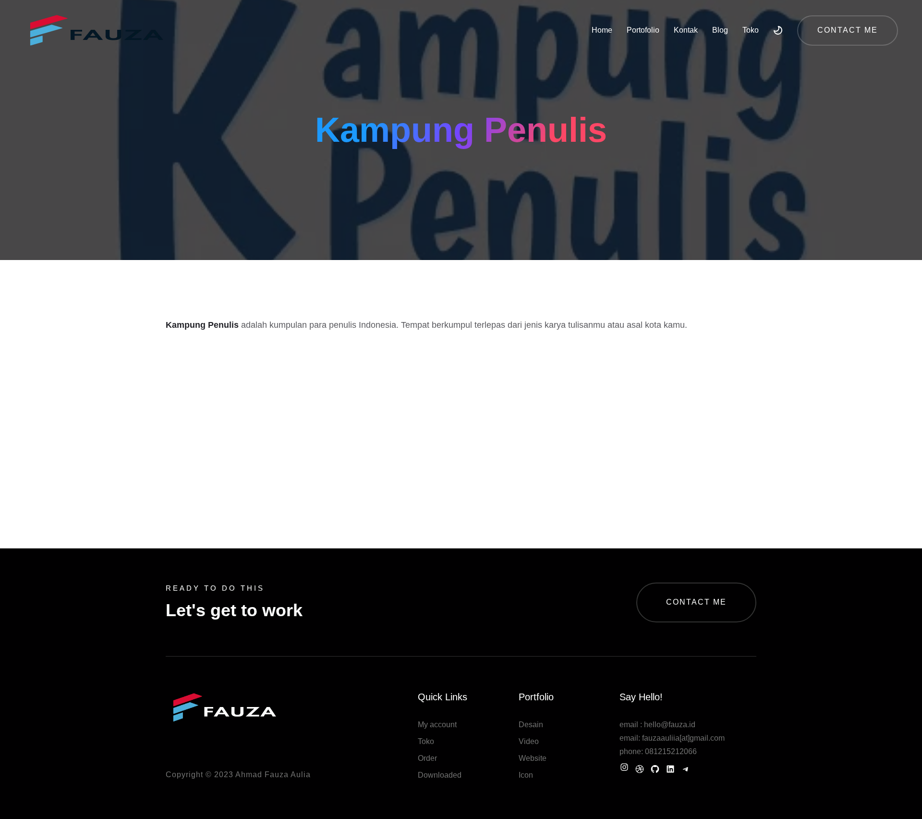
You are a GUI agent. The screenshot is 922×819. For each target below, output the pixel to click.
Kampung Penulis (202, 325)
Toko (750, 30)
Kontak (686, 30)
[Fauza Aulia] (96, 30)
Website (532, 758)
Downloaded (439, 775)
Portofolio (643, 30)
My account (437, 724)
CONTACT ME (696, 602)
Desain (531, 724)
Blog (720, 30)
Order (427, 758)
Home (602, 30)
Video (529, 741)
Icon (526, 775)
